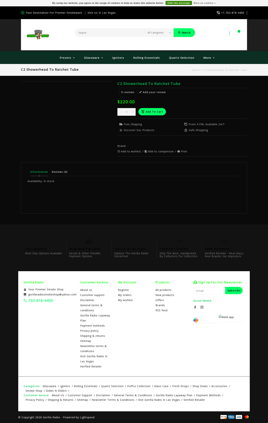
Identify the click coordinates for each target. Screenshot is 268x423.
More (207, 57)
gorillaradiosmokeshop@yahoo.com (52, 294)
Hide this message (179, 3)
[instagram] (203, 307)
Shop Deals (200, 386)
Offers (160, 300)
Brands (160, 305)
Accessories (219, 386)
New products (165, 295)
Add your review (154, 92)
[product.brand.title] (127, 146)
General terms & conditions (91, 307)
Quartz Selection (181, 57)
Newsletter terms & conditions (93, 348)
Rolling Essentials (146, 57)
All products (164, 290)
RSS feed (162, 310)
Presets (65, 57)
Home (196, 70)
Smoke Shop (34, 390)
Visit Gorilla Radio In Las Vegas (94, 358)
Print (184, 151)
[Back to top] (257, 412)
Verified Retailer (91, 366)
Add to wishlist (131, 151)
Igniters (118, 57)
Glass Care (161, 386)
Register (123, 290)
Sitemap (85, 341)
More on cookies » (205, 3)
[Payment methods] (246, 417)
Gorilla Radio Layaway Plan (95, 318)
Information (39, 172)
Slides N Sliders (56, 390)
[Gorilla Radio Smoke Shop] (37, 35)
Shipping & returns (92, 336)
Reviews (59, 172)
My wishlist (125, 300)
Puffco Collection (139, 386)
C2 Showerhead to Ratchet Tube (225, 70)
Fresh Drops (180, 386)
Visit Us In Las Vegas (102, 12)
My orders (125, 295)
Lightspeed (87, 417)
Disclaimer (87, 300)
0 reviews (127, 92)
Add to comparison (161, 151)
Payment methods (92, 325)
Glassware (92, 57)
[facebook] (196, 307)
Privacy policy (89, 330)
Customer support (92, 295)
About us (86, 290)
